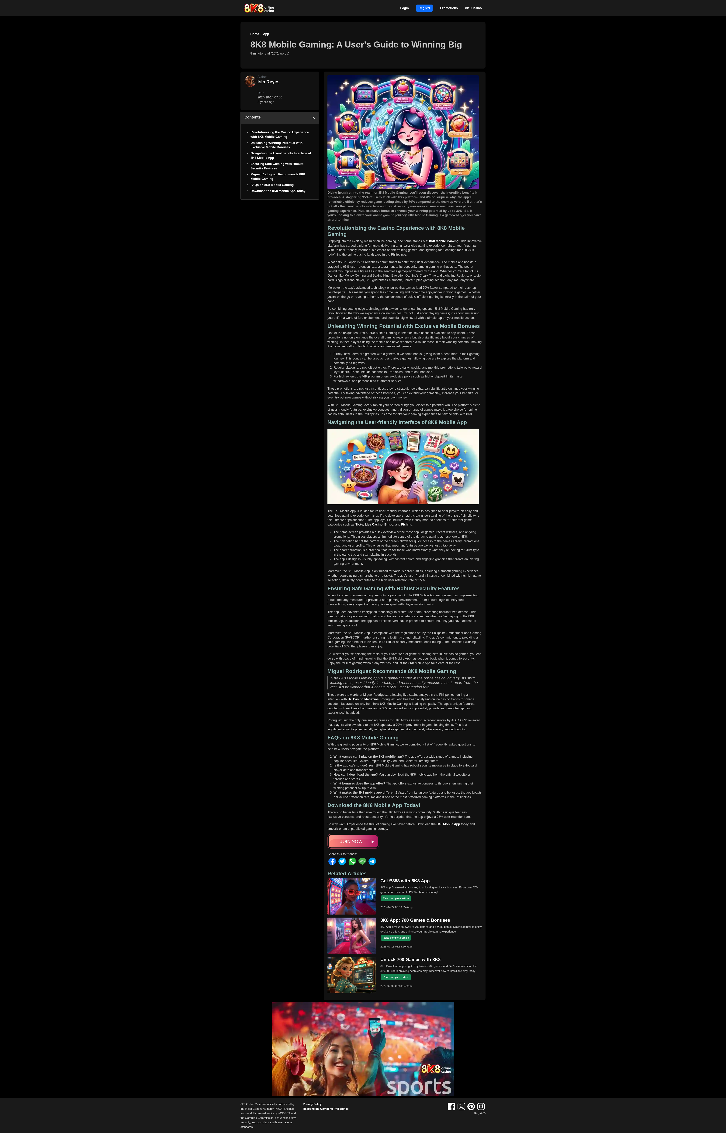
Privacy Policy (312, 1104)
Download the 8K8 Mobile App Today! (278, 191)
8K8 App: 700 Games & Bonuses (415, 920)
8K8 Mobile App (448, 824)
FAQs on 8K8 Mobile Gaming (272, 185)
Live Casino (373, 524)
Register (424, 8)
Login (404, 8)
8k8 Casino (473, 8)
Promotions (449, 8)
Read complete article (396, 898)
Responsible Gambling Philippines (325, 1108)
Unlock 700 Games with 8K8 (410, 959)
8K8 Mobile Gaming (443, 241)
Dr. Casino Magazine (363, 699)
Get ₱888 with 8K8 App (405, 880)
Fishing (406, 524)
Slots (359, 524)
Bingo (388, 524)
